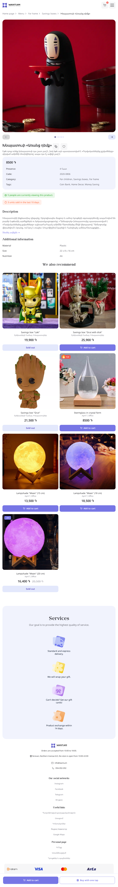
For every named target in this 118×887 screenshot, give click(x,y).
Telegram (59, 794)
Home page (8, 13)
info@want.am (61, 763)
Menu (21, 13)
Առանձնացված (59, 853)
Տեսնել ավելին (9, 232)
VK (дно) (59, 800)
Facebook (59, 789)
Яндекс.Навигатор (59, 829)
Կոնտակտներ (59, 823)
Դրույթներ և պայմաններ (59, 858)
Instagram (59, 783)
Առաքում (59, 818)
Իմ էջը (59, 847)
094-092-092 (60, 768)
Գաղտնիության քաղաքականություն (59, 812)
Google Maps (59, 834)
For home (33, 13)
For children (66, 179)
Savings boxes (49, 13)
